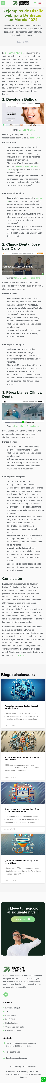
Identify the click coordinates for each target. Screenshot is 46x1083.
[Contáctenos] (35, 3)
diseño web (35, 138)
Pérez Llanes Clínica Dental (26, 426)
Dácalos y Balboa (26, 130)
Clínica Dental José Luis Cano (26, 278)
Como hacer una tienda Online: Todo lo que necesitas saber (22, 810)
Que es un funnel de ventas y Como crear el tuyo (21, 862)
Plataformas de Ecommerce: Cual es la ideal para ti (22, 758)
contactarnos (19, 655)
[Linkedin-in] (5, 994)
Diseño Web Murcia (13, 53)
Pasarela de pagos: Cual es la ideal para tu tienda (21, 707)
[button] (3, 3)
